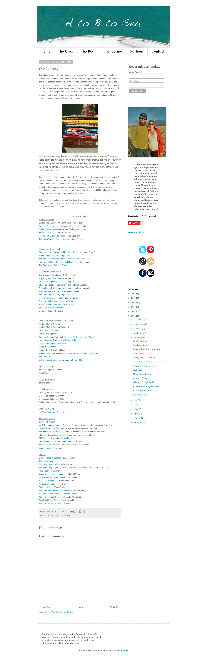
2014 (133, 311)
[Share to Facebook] (80, 511)
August (137, 338)
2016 (133, 303)
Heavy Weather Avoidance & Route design (58, 340)
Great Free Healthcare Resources (148, 362)
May (136, 409)
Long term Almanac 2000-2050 (52, 343)
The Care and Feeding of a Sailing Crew (56, 490)
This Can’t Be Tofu (47, 503)
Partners (137, 51)
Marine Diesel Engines (49, 255)
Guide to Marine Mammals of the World (56, 301)
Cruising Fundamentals (49, 226)
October (138, 329)
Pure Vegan (44, 471)
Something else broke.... (144, 391)
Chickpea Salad (140, 345)
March (137, 418)
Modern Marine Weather (49, 324)
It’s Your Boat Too (47, 412)
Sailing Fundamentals (48, 229)
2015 (133, 307)
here (110, 425)
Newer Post (45, 607)
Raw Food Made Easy (48, 500)
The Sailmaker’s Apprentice (51, 291)
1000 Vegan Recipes (48, 480)
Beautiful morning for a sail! (146, 387)
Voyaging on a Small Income (51, 278)
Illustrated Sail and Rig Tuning (52, 236)
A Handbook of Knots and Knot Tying (55, 288)
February (138, 422)
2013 (133, 316)
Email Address (136, 72)
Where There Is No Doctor (50, 428)
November (139, 324)
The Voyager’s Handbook (50, 275)
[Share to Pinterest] (83, 511)
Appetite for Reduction (48, 497)
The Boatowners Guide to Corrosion (54, 265)
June (136, 405)
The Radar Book (46, 356)
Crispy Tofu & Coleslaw (144, 358)
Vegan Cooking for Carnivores (52, 474)
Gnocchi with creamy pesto (146, 366)
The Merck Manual (47, 422)
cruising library (53, 516)
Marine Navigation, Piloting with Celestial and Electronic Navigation (68, 353)
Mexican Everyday (47, 484)
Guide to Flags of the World (51, 311)
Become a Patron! (136, 232)
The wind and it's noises (144, 374)
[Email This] (71, 511)
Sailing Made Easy (47, 223)
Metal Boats (44, 373)
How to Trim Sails (47, 233)
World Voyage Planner (48, 330)
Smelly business (140, 341)
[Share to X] (77, 511)
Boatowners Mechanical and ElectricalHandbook (60, 252)
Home (45, 51)
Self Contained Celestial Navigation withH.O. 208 (60, 360)
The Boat (88, 51)
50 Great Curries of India (49, 494)
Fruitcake (137, 370)
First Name (134, 81)
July (136, 400)
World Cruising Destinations (51, 281)
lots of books (65, 516)
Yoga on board (45, 448)
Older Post (115, 607)
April (136, 414)
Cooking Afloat (45, 487)
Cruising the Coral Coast (49, 392)
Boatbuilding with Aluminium (51, 369)
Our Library (138, 353)
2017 (133, 298)
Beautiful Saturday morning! (146, 349)
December (139, 320)
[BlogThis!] (74, 511)
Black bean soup (141, 395)
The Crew (65, 51)
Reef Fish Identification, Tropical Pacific (56, 294)
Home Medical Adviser (49, 445)
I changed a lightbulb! (143, 382)
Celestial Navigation (47, 347)
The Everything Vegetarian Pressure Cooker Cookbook (63, 467)
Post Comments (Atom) (63, 612)
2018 (133, 294)
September (139, 333)
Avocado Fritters (141, 378)
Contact (157, 51)
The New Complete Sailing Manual (54, 239)
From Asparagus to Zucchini (51, 464)
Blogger (124, 651)
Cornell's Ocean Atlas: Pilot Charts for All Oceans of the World (66, 337)
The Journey (113, 51)
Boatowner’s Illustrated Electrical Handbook (58, 262)
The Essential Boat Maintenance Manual (57, 259)
